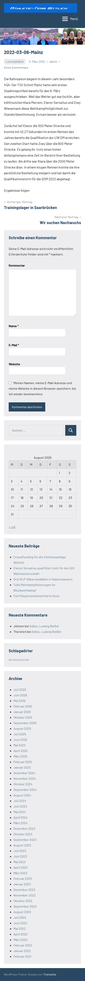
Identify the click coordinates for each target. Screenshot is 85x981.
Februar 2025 (22, 762)
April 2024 (20, 817)
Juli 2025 (19, 734)
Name (14, 326)
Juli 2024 (19, 801)
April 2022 (20, 934)
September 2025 (25, 723)
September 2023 (25, 839)
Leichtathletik (15, 61)
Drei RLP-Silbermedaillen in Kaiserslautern (43, 579)
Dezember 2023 (24, 828)
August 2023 (22, 845)
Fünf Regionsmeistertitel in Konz (36, 596)
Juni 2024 (20, 806)
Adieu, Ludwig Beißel (44, 626)
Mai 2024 (19, 812)
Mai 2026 (19, 701)
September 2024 (25, 789)
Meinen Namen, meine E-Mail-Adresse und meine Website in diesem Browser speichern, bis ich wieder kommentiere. (42, 388)
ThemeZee (49, 974)
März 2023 (20, 873)
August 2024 (22, 795)
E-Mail (14, 345)
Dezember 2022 (24, 889)
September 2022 (25, 906)
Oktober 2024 (22, 784)
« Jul (12, 527)
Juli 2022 (19, 917)
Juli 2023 (19, 851)
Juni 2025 (20, 739)
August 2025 (22, 728)
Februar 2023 (22, 878)
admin (53, 61)
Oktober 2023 (22, 834)
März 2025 (20, 756)
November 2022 (24, 895)
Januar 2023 (22, 884)
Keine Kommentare (16, 67)
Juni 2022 (20, 923)
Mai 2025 (19, 745)
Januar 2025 (22, 767)
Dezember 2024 (24, 773)
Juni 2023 (20, 856)
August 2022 (22, 912)
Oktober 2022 (22, 901)
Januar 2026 (22, 712)
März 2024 (20, 823)
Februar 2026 (22, 706)
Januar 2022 (22, 951)
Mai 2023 (19, 862)
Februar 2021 (22, 956)
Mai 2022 (19, 928)
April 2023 (20, 867)
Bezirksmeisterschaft (19, 659)
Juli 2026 (19, 689)
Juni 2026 (20, 695)
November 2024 (24, 778)
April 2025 (20, 751)
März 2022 (20, 939)
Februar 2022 (22, 945)
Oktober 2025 (22, 717)
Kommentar (17, 265)
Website (14, 364)
